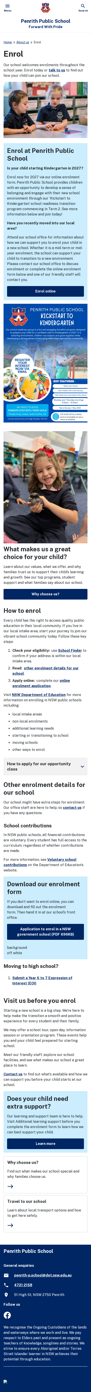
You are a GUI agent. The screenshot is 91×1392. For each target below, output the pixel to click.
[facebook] (7, 1317)
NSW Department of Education (39, 695)
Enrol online (45, 291)
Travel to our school (26, 1201)
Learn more (45, 1144)
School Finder (70, 650)
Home (8, 42)
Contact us (13, 1074)
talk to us (57, 70)
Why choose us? (45, 594)
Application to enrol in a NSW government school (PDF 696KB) (45, 931)
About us (22, 42)
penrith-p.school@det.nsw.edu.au (43, 1275)
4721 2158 (23, 1285)
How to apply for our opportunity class (46, 766)
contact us (72, 808)
